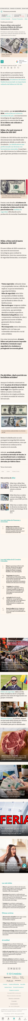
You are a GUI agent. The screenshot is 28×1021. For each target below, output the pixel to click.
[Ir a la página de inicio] (2, 11)
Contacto (5, 984)
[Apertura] (7, 978)
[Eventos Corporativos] (15, 977)
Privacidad (14, 1001)
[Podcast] (10, 981)
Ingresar (25, 1019)
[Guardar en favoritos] (2, 61)
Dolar (8, 1019)
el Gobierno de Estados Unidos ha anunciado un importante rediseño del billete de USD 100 (13, 82)
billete (8, 471)
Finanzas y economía (17, 19)
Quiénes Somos (8, 987)
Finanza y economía (15, 8)
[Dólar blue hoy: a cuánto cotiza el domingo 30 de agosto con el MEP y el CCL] (5, 497)
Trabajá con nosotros (14, 990)
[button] (24, 866)
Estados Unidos (15, 471)
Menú (3, 1019)
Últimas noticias (4, 8)
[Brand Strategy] (22, 977)
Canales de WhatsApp (14, 984)
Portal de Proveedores (18, 987)
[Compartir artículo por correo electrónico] (15, 68)
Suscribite (22, 984)
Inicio (14, 1019)
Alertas (19, 1019)
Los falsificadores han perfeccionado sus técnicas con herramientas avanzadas (12, 147)
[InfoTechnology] (18, 981)
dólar (26, 19)
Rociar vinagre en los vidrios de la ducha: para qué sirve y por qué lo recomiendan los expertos (15, 610)
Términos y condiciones (14, 998)
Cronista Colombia (5, 19)
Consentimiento (14, 1003)
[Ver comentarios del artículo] (18, 68)
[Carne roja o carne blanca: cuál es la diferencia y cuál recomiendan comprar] (14, 745)
